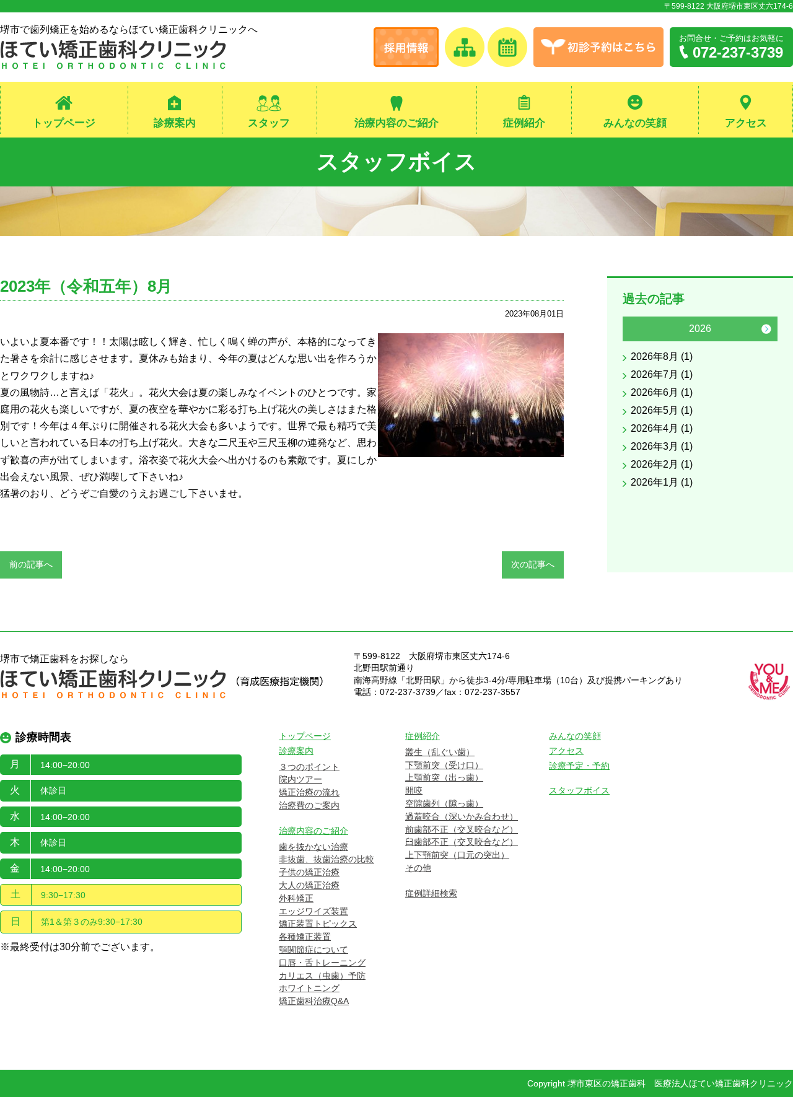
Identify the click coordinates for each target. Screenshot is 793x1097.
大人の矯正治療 (309, 885)
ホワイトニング (309, 988)
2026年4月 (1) (662, 428)
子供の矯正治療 (309, 872)
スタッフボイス (397, 161)
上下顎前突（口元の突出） (457, 855)
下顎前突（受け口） (444, 765)
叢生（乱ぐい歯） (440, 752)
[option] (700, 405)
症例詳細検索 (431, 893)
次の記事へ (532, 564)
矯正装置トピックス (318, 924)
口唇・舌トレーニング (322, 963)
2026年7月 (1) (662, 374)
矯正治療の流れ (309, 792)
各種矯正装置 (305, 937)
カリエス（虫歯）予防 (322, 976)
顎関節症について (313, 950)
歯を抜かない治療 (313, 847)
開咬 (414, 790)
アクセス (746, 123)
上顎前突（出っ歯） (444, 777)
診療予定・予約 (579, 766)
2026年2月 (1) (662, 464)
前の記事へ (31, 564)
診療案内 (175, 123)
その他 (418, 868)
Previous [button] (634, 329)
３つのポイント (309, 767)
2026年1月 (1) (662, 482)
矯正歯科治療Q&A (314, 1001)
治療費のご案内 (309, 805)
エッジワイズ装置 (313, 911)
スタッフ (269, 123)
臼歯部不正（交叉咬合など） (461, 842)
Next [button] (766, 329)
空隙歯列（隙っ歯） (444, 803)
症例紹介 (524, 123)
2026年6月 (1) (662, 392)
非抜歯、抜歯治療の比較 (326, 859)
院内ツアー (300, 779)
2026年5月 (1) (662, 410)
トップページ (63, 123)
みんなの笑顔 (635, 123)
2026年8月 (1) (662, 356)
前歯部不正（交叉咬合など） (461, 829)
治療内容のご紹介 (396, 123)
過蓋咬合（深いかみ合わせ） (461, 816)
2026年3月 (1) (662, 446)
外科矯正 (296, 898)
